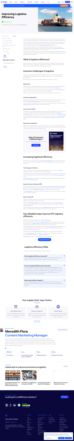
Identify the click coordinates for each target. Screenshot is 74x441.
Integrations (22, 1)
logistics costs (57, 87)
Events (28, 424)
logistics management (45, 45)
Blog (28, 421)
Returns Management (42, 430)
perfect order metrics (46, 186)
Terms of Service (52, 419)
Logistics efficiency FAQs (6, 48)
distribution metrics (55, 186)
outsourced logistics (33, 202)
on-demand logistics (58, 202)
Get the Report (36, 145)
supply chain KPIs (28, 191)
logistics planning (33, 281)
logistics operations (37, 231)
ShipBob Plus (62, 422)
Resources (43, 1)
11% (41, 39)
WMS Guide (62, 429)
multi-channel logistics (46, 220)
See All (65, 366)
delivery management (44, 234)
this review (28, 236)
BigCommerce (40, 424)
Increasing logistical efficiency (7, 42)
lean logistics (31, 233)
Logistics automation (27, 178)
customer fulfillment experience (33, 101)
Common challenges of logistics (7, 40)
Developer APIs (41, 432)
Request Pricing (37, 320)
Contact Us (29, 419)
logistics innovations (54, 267)
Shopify (39, 421)
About (28, 417)
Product (10, 1)
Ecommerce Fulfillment (64, 427)
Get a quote (64, 396)
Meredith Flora (24, 24)
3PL (58, 53)
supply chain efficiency (59, 48)
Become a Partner (41, 417)
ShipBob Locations (63, 419)
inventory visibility (61, 114)
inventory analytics (53, 226)
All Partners (40, 419)
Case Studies (29, 1)
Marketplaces (40, 427)
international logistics (47, 207)
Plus (48, 1)
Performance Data (63, 421)
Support (59, 1)
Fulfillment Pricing (30, 427)
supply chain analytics (39, 189)
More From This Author (62, 329)
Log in (63, 1)
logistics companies (51, 117)
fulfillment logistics (44, 221)
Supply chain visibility (29, 109)
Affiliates (39, 434)
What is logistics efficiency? (6, 38)
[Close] (71, 434)
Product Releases (63, 424)
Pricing (16, 1)
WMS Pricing (29, 429)
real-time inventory (62, 116)
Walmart (39, 429)
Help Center (29, 434)
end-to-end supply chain (60, 175)
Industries (36, 1)
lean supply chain (34, 179)
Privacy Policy (51, 417)
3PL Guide (61, 430)
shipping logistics (26, 104)
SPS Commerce (41, 422)
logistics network (35, 223)
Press (28, 430)
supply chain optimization (47, 160)
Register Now (64, 5)
